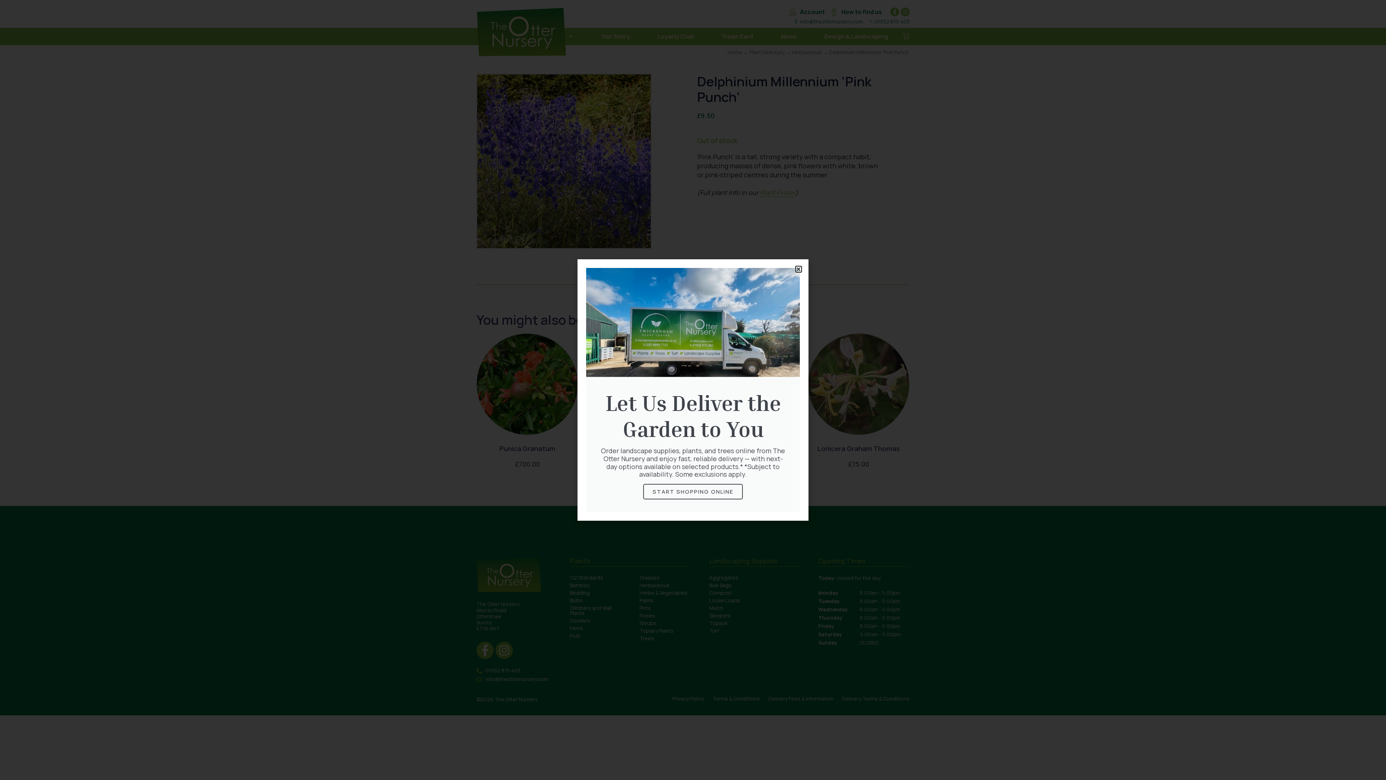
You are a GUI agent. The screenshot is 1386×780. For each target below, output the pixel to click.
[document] (693, 390)
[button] (798, 269)
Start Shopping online (693, 491)
